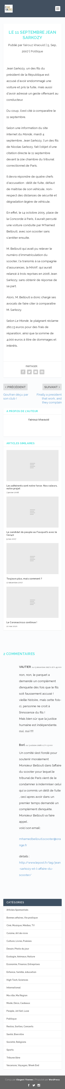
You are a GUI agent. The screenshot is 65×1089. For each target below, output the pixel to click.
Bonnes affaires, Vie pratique (22, 917)
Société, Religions (16, 1042)
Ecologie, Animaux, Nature (20, 956)
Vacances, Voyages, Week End (22, 1065)
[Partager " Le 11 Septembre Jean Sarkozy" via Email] (35, 372)
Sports (10, 1050)
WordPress (54, 1080)
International (13, 987)
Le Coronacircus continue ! (21, 622)
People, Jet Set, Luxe (17, 1011)
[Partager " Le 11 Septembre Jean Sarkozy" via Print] (42, 372)
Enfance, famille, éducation (21, 972)
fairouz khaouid (34, 45)
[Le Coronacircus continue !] (32, 602)
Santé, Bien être (15, 1034)
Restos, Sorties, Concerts (19, 1026)
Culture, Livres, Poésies (19, 941)
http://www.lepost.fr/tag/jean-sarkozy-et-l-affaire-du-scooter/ (40, 869)
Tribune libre (13, 1057)
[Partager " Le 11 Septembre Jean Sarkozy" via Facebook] (23, 372)
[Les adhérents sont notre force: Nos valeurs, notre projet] (32, 465)
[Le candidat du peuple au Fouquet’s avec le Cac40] (32, 512)
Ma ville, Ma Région (16, 995)
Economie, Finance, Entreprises (23, 964)
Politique (37, 51)
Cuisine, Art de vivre (17, 933)
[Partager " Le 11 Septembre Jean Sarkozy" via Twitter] (29, 372)
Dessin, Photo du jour (17, 948)
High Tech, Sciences (17, 980)
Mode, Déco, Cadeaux (18, 1003)
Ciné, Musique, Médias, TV (20, 925)
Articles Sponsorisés (17, 910)
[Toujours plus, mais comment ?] (32, 558)
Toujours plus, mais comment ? (24, 578)
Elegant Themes (24, 1080)
